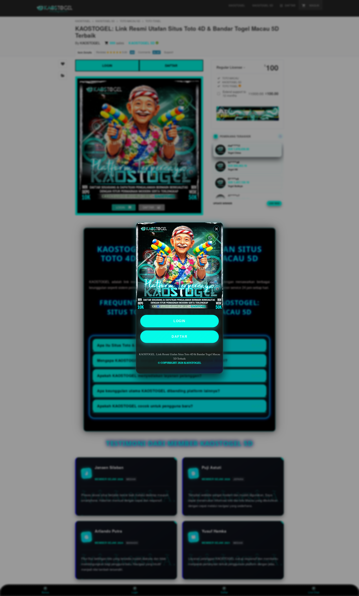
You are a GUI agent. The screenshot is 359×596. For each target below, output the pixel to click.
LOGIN (179, 321)
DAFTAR (179, 336)
